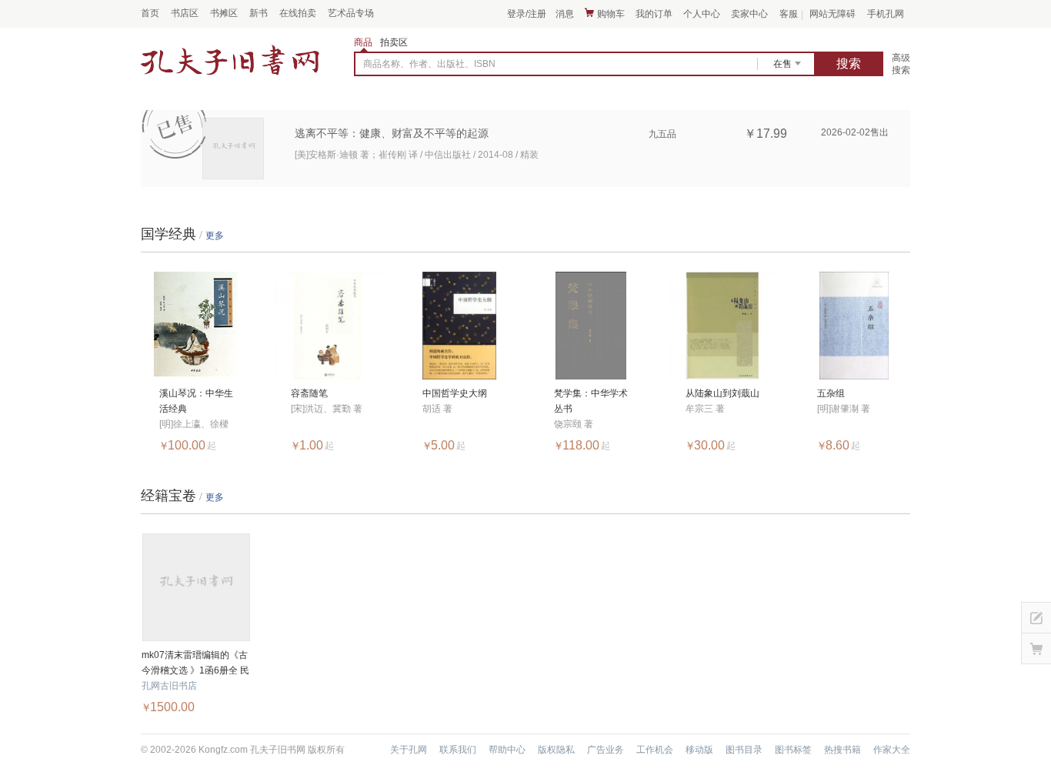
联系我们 (457, 749)
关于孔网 (408, 749)
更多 (214, 235)
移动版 (699, 749)
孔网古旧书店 (169, 685)
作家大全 (891, 749)
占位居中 (230, 61)
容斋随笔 (309, 393)
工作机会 (654, 749)
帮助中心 (507, 749)
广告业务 (605, 749)
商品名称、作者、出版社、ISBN (429, 63)
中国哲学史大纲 (454, 393)
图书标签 (793, 749)
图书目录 (744, 749)
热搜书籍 (842, 749)
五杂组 (831, 393)
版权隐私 (556, 749)
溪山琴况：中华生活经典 (196, 401)
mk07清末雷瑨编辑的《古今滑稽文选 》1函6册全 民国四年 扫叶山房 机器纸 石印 (196, 664)
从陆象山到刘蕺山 (722, 393)
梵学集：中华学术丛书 (591, 401)
